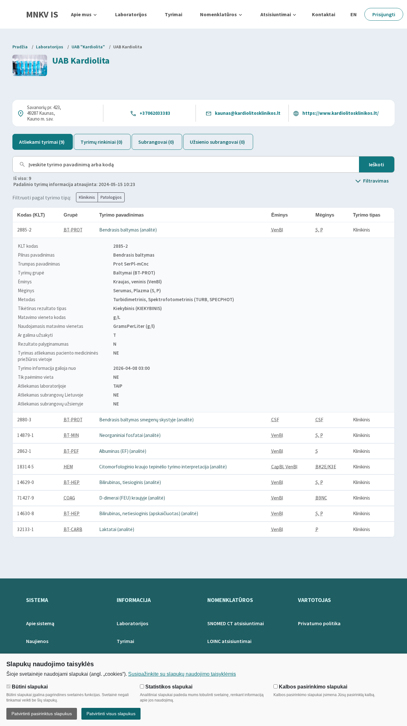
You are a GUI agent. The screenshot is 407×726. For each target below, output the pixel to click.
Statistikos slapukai (168, 686)
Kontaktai (323, 14)
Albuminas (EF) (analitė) (122, 451)
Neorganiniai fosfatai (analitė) (130, 435)
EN (353, 14)
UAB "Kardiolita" (88, 47)
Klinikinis (87, 197)
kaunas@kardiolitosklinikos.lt (247, 113)
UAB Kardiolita (127, 47)
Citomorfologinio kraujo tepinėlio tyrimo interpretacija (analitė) (163, 467)
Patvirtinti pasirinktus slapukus (41, 713)
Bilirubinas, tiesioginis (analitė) (130, 482)
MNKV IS (42, 14)
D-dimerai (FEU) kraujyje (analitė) (132, 498)
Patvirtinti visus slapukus (110, 713)
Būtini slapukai (29, 686)
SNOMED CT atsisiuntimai (235, 623)
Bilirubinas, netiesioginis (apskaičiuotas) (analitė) (148, 513)
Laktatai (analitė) (116, 529)
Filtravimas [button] (376, 180)
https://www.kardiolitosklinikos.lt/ (340, 113)
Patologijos (111, 197)
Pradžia (20, 47)
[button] (84, 14)
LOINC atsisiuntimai (229, 641)
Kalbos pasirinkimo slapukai (312, 686)
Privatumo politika (319, 623)
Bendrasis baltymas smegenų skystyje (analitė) (146, 420)
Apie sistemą (40, 623)
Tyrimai (173, 14)
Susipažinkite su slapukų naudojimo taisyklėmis (182, 674)
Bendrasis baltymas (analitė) (128, 230)
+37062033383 (155, 113)
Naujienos (37, 641)
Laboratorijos (131, 14)
